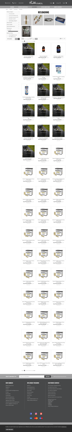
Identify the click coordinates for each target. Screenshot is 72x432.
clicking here (64, 426)
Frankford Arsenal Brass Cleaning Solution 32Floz (28, 98)
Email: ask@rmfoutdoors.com (32, 398)
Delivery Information (52, 393)
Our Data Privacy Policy (52, 387)
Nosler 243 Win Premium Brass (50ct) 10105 (43, 220)
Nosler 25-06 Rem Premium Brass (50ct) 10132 (58, 220)
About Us (29, 385)
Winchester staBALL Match (58, 56)
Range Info (8, 387)
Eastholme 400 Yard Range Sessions (12, 390)
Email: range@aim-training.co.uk (12, 403)
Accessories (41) (11, 13)
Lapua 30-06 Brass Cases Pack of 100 (28, 118)
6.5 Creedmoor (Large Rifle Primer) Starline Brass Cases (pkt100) (28, 77)
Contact (15, 3)
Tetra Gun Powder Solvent (28, 56)
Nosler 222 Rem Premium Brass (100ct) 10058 (28, 200)
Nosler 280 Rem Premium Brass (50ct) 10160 (43, 302)
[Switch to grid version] (60, 38)
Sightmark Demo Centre (10, 400)
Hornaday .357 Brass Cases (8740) (58, 97)
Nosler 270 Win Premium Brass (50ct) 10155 (28, 282)
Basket (64, 3)
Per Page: (31, 38)
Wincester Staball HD (43, 56)
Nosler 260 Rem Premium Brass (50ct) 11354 (28, 261)
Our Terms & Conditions (52, 390)
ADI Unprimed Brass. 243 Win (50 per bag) (43, 77)
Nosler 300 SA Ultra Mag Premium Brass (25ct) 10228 (43, 343)
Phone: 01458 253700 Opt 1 (32, 400)
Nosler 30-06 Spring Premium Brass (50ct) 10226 (28, 323)
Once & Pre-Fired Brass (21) (13, 15)
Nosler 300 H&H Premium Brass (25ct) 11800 (58, 323)
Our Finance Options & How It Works (55, 388)
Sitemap (28, 397)
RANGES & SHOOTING (58, 7)
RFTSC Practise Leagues (10, 398)
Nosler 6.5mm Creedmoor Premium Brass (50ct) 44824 (58, 363)
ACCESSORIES (34, 7)
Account (51, 3)
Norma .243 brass (43, 117)
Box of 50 (55, 142)
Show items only (12, 36)
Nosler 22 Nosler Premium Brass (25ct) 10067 (28, 179)
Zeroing (57, 3)
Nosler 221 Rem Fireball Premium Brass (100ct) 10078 (58, 179)
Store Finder (29, 390)
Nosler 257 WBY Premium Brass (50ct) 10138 (43, 241)
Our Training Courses (31, 388)
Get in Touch (29, 395)
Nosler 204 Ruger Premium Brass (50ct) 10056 (58, 159)
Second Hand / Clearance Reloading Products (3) (13, 20)
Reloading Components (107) (13, 17)
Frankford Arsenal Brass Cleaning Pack (58, 77)
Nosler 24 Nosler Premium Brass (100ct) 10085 (28, 220)
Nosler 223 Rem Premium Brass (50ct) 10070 (58, 200)
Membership (8, 393)
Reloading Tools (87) (12, 18)
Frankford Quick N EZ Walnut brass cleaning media (43, 98)
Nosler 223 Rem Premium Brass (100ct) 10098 (43, 200)
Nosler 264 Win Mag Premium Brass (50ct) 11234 (43, 261)
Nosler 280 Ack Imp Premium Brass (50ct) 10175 (28, 302)
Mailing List (29, 393)
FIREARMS (12, 7)
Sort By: (23, 38)
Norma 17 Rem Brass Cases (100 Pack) (58, 118)
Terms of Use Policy (51, 392)
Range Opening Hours (10, 385)
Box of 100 (62, 142)
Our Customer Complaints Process (54, 385)
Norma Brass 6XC (28, 158)
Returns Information (51, 395)
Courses (7, 388)
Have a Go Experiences (10, 397)
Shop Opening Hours (31, 387)
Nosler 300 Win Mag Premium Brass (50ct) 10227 (58, 343)
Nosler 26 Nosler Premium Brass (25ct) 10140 (58, 241)
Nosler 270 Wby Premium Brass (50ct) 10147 (58, 261)
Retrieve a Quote (30, 392)
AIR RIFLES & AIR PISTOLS (23, 7)
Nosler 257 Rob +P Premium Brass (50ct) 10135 (28, 241)
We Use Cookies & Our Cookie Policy (55, 397)
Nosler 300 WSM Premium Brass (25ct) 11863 (28, 363)
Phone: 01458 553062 (10, 405)
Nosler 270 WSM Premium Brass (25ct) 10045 (43, 282)
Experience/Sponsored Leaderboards (12, 401)
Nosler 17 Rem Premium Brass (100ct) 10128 (43, 159)
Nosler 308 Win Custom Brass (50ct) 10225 (43, 363)
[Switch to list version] (63, 38)
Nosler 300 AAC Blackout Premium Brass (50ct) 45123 (43, 323)
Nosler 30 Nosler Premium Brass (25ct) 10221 (58, 302)
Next (34, 41)
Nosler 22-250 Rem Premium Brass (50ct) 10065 (43, 179)
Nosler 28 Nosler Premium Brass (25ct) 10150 (58, 282)
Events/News (8, 395)
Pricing (7, 392)
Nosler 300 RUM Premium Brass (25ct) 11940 (28, 343)
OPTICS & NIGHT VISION (45, 7)
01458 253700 (21, 3)
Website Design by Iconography (47, 424)
